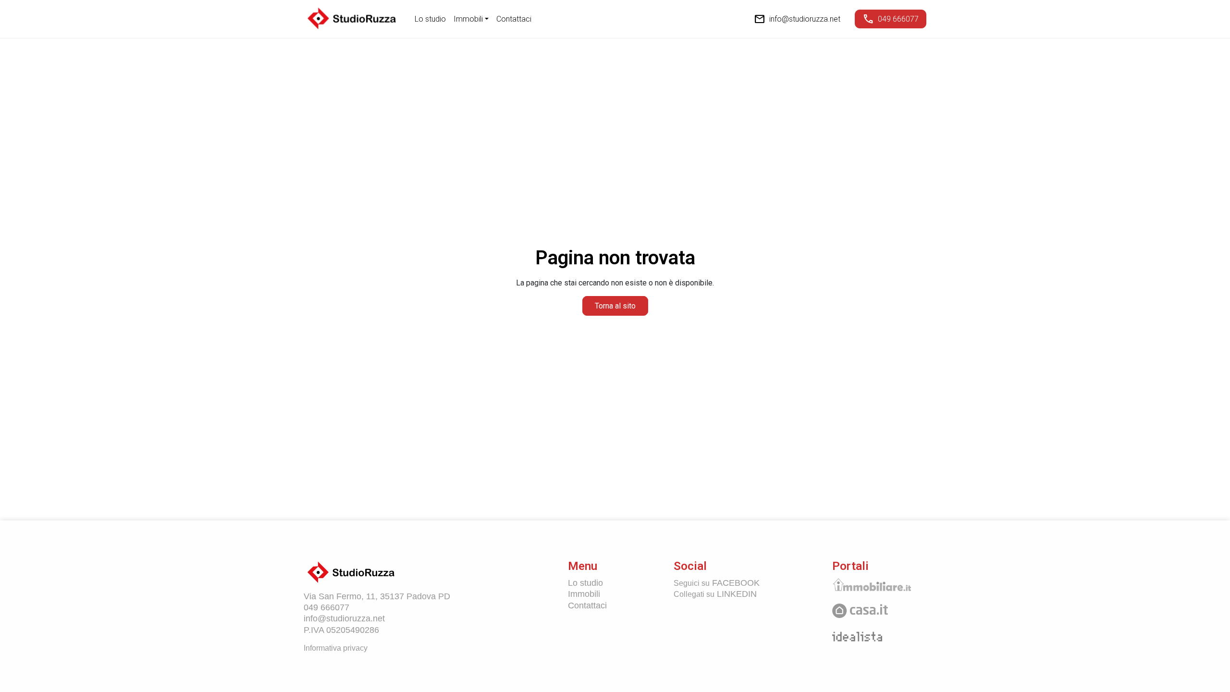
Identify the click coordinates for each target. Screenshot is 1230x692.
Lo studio (430, 19)
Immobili (584, 594)
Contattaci (513, 19)
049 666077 (890, 19)
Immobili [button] (468, 19)
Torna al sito (615, 305)
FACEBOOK (717, 583)
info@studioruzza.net (797, 19)
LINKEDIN (715, 594)
